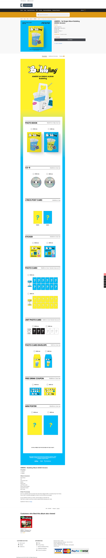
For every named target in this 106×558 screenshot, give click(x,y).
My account (30, 0)
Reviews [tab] (62, 56)
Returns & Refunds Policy (43, 546)
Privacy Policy (41, 544)
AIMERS (35, 18)
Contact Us (22, 546)
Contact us (24, 0)
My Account (22, 543)
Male (27, 18)
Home (21, 18)
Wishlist (21, 544)
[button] (83, 10)
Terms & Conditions (42, 550)
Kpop (25, 18)
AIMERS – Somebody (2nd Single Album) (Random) (25, 531)
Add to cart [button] (26, 535)
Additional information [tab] (53, 56)
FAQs (31, 501)
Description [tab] (44, 56)
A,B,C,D (31, 18)
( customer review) (63, 34)
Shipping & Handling (42, 548)
